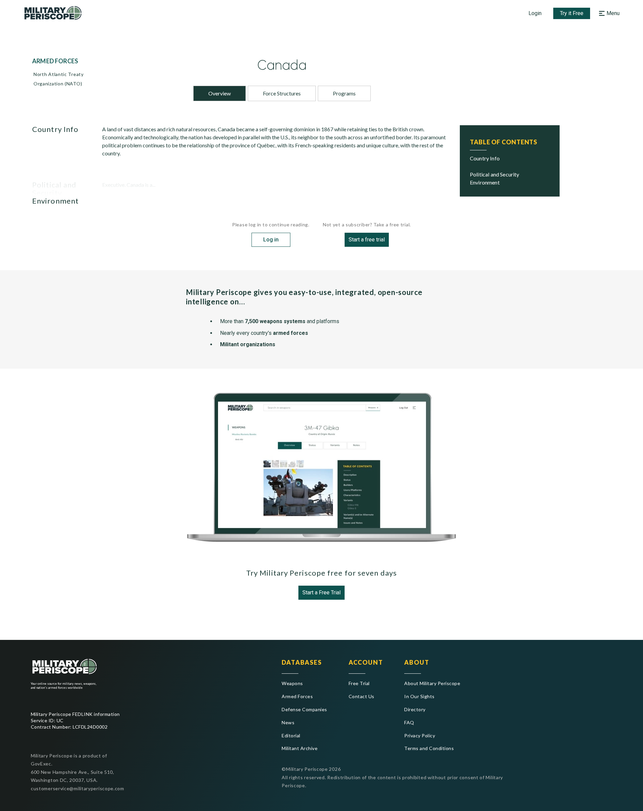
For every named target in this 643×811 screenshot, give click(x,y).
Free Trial (359, 683)
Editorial (291, 735)
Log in (271, 239)
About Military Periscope (432, 683)
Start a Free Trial (321, 592)
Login (535, 13)
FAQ (409, 722)
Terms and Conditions (429, 748)
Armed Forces (297, 696)
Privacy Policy (419, 735)
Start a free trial (367, 239)
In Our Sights (419, 696)
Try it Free (571, 13)
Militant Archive (299, 748)
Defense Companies (304, 709)
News (288, 722)
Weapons (292, 683)
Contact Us (361, 696)
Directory (414, 709)
